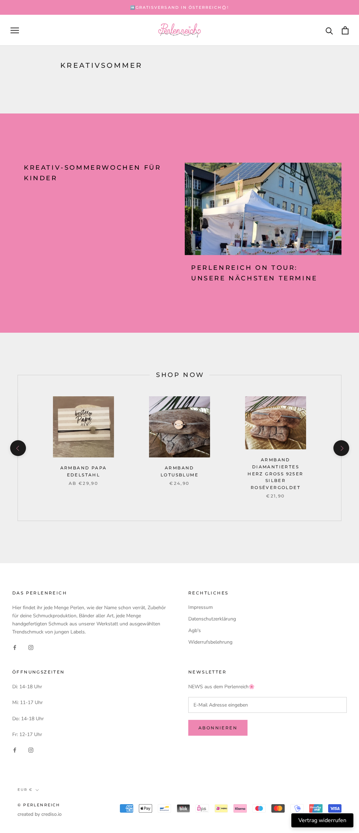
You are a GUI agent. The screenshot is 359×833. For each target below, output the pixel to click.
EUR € (25, 789)
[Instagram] (30, 647)
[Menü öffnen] (15, 30)
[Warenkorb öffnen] (345, 30)
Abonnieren (217, 727)
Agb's (194, 630)
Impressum (200, 607)
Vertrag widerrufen (322, 820)
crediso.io (51, 814)
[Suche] (329, 30)
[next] (341, 448)
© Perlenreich (39, 804)
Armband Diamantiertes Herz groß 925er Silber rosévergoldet (275, 473)
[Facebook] (14, 647)
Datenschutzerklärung (212, 619)
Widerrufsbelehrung (210, 642)
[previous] (18, 448)
